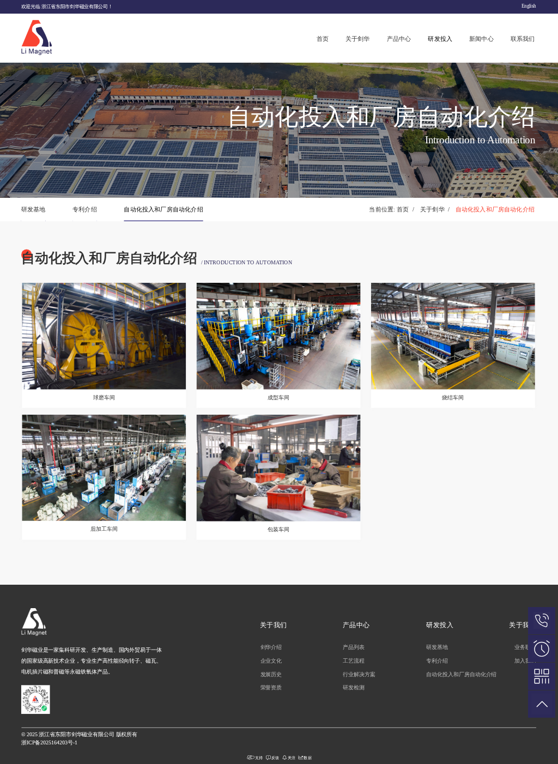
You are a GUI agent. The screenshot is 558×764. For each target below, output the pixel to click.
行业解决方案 (359, 674)
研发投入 (440, 38)
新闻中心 (481, 38)
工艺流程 (354, 661)
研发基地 (33, 209)
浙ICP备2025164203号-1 (49, 742)
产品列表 (354, 647)
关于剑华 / (435, 209)
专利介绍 (84, 209)
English (528, 6)
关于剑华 (357, 38)
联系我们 (523, 38)
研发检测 (354, 688)
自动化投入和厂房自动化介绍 (163, 209)
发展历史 (271, 674)
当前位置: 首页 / (391, 209)
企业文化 (271, 661)
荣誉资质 (271, 688)
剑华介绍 (271, 647)
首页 (323, 38)
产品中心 (399, 38)
